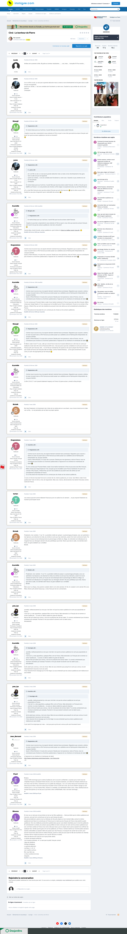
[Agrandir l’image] (25, 137)
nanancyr (99, 267)
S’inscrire (115, 3)
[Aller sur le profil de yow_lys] (16, 612)
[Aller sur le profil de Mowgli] (16, 127)
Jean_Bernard (15, 736)
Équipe (30, 13)
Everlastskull (100, 166)
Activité (18, 9)
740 (16, 751)
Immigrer (64, 9)
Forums (10, 9)
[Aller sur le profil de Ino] (95, 257)
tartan (15, 494)
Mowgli (15, 121)
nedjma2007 (100, 251)
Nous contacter (75, 927)
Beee (98, 240)
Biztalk (15, 404)
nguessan (100, 181)
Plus (84, 9)
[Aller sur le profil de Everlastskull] (95, 160)
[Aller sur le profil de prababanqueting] (96, 328)
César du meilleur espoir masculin (70, 230)
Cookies (83, 927)
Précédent (14, 53)
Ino (98, 260)
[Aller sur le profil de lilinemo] (16, 817)
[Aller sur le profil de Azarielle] (16, 212)
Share (73, 38)
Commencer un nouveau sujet (61, 46)
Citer (29, 72)
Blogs (8, 13)
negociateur (103, 125)
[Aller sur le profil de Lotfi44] (95, 215)
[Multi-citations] (25, 72)
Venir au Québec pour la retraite (106, 243)
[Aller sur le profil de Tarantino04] (95, 273)
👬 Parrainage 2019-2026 (104, 152)
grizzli (114, 61)
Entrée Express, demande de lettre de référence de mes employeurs (105, 188)
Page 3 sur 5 (46, 53)
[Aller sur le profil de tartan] (16, 500)
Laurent (18, 37)
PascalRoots (100, 174)
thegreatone (15, 245)
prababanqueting (105, 329)
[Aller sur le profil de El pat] (16, 780)
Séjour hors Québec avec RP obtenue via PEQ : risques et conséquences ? (105, 274)
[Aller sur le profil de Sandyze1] (95, 187)
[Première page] (9, 53)
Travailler (49, 9)
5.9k (16, 221)
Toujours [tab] (117, 120)
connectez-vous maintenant (64, 880)
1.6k (16, 826)
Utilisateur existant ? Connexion (100, 3)
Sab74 (99, 245)
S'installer (72, 9)
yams (15, 79)
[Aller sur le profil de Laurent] (10, 39)
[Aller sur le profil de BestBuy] (95, 292)
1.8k (16, 94)
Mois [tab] (103, 120)
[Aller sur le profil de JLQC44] (95, 229)
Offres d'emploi (39, 9)
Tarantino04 (100, 278)
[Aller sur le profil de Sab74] (95, 244)
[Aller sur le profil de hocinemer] (95, 222)
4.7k (16, 621)
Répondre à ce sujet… (24, 889)
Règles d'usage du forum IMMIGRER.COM (101, 37)
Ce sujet (112, 9)
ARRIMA (57, 9)
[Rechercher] (118, 9)
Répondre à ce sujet (81, 46)
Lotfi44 (99, 217)
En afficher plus (106, 131)
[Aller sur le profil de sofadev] (95, 142)
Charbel (99, 304)
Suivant (34, 53)
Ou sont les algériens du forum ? (106, 221)
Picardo (99, 201)
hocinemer (100, 223)
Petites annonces (27, 9)
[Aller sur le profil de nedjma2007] (95, 250)
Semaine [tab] (96, 120)
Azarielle (15, 206)
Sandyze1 (100, 192)
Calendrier (16, 13)
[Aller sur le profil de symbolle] (95, 205)
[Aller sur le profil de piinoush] (95, 153)
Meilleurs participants (55, 13)
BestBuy (99, 296)
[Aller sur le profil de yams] (16, 85)
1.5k (16, 419)
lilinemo (16, 811)
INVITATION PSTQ (102, 179)
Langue (43, 927)
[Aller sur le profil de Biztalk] (16, 410)
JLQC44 (99, 232)
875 (16, 509)
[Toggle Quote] (26, 126)
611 (16, 789)
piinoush (99, 154)
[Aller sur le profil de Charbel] (95, 303)
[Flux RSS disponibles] (118, 915)
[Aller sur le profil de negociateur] (97, 125)
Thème (50, 927)
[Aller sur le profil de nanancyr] (95, 264)
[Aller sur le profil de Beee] (95, 237)
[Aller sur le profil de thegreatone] (16, 251)
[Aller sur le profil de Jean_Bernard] (16, 742)
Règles (23, 13)
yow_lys (15, 606)
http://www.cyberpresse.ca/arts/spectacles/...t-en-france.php (41, 758)
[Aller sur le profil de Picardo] (95, 198)
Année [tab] (109, 120)
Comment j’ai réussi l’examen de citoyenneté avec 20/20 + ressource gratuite (106, 143)
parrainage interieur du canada (106, 249)
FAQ (79, 9)
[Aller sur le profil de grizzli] (109, 62)
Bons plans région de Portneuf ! (106, 172)
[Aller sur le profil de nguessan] (95, 180)
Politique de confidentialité (62, 927)
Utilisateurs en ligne (40, 13)
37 (16, 260)
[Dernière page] (39, 53)
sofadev (99, 146)
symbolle (99, 208)
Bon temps (100, 302)
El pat (15, 774)
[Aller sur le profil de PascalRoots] (95, 173)
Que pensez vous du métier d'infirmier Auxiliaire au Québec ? (106, 293)
